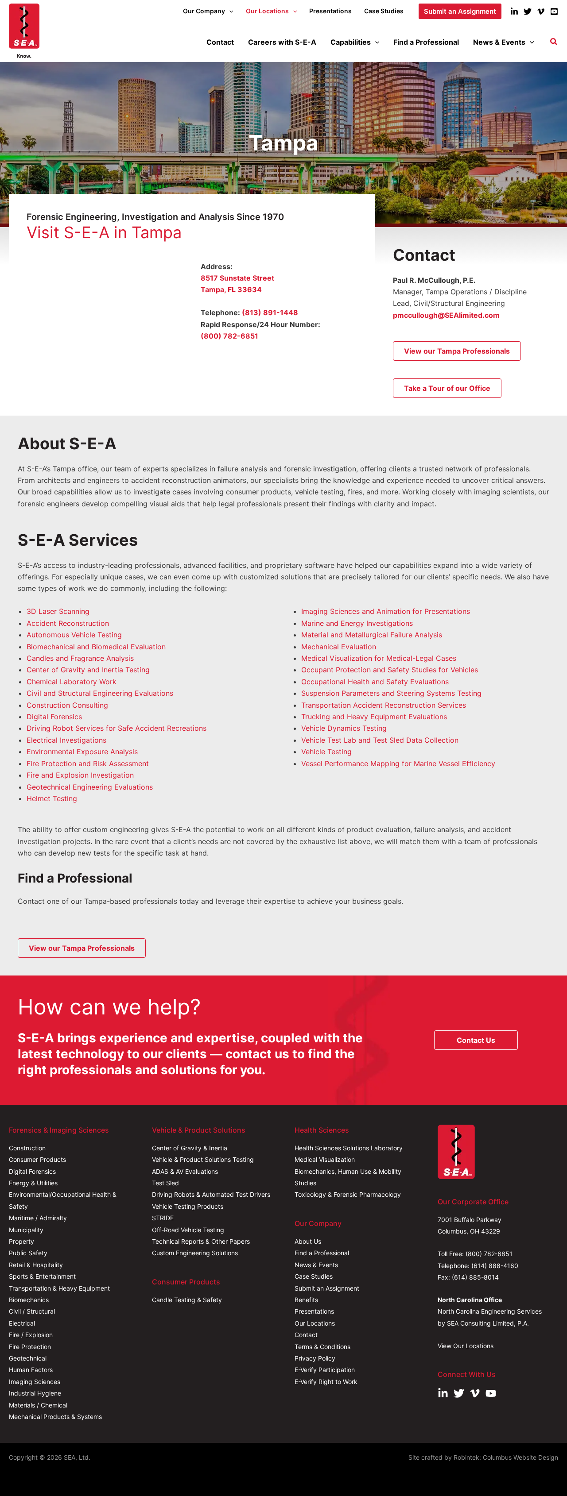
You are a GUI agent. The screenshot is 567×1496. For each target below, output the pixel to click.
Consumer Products (37, 1159)
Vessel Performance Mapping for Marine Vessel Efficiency (398, 763)
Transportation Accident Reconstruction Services (383, 705)
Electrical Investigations (66, 740)
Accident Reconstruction (68, 623)
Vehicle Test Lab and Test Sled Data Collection (379, 740)
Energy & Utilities (33, 1183)
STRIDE (163, 1218)
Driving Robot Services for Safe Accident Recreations (116, 728)
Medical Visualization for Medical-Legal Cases (378, 658)
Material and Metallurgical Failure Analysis (371, 634)
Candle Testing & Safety (187, 1299)
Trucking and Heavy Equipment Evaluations (374, 716)
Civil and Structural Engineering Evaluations (100, 693)
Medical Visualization (325, 1159)
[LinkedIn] (514, 11)
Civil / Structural (32, 1311)
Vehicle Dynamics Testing (344, 728)
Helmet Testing (52, 798)
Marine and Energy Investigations (357, 623)
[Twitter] (528, 11)
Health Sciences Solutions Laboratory (349, 1148)
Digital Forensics (54, 716)
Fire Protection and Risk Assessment (88, 763)
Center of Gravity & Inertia (189, 1148)
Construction (27, 1148)
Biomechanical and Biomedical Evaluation (96, 646)
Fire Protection (30, 1346)
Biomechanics (29, 1299)
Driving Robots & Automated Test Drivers (211, 1194)
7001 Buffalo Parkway (469, 1219)
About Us (308, 1241)
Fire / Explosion (31, 1334)
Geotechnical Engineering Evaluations (90, 787)
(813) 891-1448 (270, 312)
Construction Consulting (67, 705)
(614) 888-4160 (494, 1265)
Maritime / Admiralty (38, 1218)
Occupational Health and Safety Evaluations (375, 681)
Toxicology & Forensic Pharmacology (348, 1194)
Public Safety (28, 1253)
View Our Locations (465, 1345)
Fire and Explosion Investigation (80, 775)
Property (21, 1241)
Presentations (314, 1311)
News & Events (316, 1265)
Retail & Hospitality (36, 1265)
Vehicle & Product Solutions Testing (203, 1159)
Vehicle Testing (326, 751)
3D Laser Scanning (58, 611)
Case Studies (314, 1276)
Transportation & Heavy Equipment (59, 1288)
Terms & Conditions (322, 1346)
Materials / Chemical (38, 1405)
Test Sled (165, 1183)
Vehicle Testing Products (187, 1206)
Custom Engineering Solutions (195, 1253)
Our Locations (315, 1323)
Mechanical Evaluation (338, 646)
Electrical (22, 1323)
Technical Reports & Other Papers (201, 1241)
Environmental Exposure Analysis (82, 751)
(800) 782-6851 (229, 336)
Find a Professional (322, 1253)
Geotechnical (28, 1358)
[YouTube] (554, 11)
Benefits (306, 1299)
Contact (306, 1334)
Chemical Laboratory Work (72, 681)
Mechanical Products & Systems (55, 1416)
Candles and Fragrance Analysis (80, 658)
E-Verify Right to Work (326, 1381)
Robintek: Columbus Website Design (506, 1457)
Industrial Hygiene (35, 1393)
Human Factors (31, 1369)
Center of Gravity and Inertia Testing (88, 669)
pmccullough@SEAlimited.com (446, 315)
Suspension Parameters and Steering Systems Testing (391, 693)
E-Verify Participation (325, 1369)
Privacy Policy (315, 1358)
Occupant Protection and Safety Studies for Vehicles (389, 669)
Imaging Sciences (34, 1381)
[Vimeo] (541, 11)
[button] (229, 11)
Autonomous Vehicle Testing (74, 634)
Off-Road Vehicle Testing (188, 1230)
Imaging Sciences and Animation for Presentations (385, 611)
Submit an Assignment (327, 1288)
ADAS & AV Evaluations (185, 1171)
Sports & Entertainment (42, 1276)
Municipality (26, 1230)
